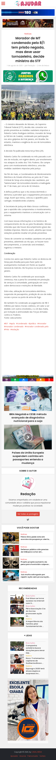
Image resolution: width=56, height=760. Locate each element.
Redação (31, 66)
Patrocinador (32, 756)
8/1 (6, 323)
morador (42, 323)
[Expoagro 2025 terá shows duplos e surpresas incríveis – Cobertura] (18, 669)
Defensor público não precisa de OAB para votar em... (34, 550)
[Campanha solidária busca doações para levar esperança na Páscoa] (18, 646)
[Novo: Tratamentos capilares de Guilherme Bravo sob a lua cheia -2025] (18, 658)
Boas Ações (30, 596)
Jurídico (33, 323)
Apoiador (14, 756)
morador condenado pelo (37, 326)
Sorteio (43, 756)
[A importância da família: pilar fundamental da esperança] (18, 622)
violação (15, 329)
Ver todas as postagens (28, 514)
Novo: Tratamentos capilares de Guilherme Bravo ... (35, 660)
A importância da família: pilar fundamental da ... (34, 624)
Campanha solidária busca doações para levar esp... (35, 649)
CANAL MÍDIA (37, 752)
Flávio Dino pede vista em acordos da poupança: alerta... (35, 538)
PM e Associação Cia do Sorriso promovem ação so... (35, 612)
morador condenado (14, 326)
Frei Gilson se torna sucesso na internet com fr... (35, 601)
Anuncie (22, 756)
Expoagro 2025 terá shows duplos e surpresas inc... (35, 671)
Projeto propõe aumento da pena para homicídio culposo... (35, 563)
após (13, 323)
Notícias (28, 33)
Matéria (29, 619)
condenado (22, 323)
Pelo (7, 329)
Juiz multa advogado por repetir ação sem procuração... (35, 575)
